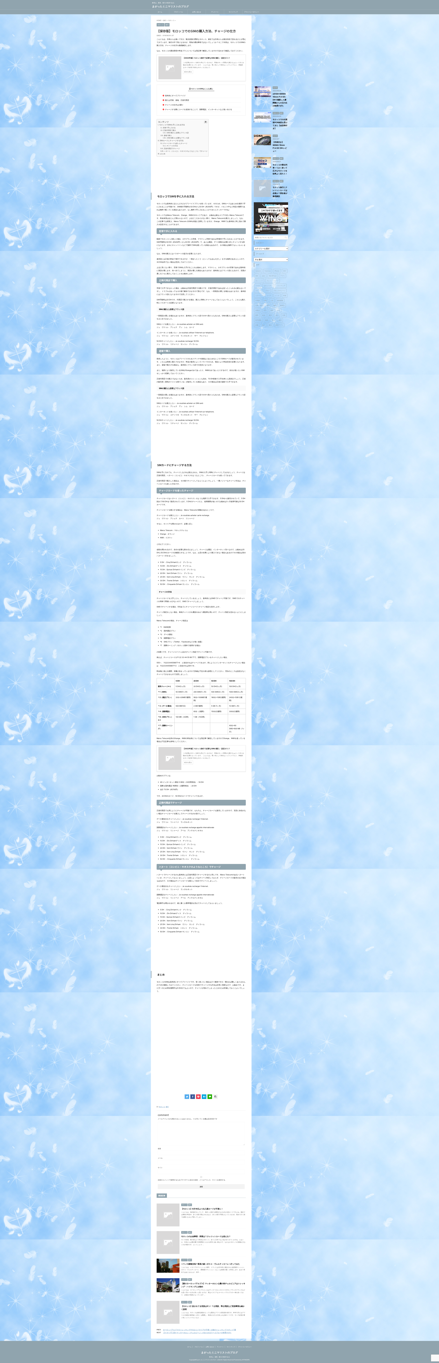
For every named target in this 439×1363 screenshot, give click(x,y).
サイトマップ (233, 12)
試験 (256, 325)
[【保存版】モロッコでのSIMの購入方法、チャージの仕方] (204, 1096)
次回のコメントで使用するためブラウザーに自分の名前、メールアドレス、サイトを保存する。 (192, 1180)
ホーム (160, 12)
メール (160, 1158)
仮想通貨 (280, 300)
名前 (159, 1149)
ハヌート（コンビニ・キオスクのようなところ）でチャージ (185, 151)
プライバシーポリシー (251, 12)
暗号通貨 (258, 320)
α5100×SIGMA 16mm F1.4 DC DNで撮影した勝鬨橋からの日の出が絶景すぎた (280, 100)
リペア (269, 295)
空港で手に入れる (169, 128)
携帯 (256, 315)
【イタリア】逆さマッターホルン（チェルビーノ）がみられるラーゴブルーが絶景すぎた (197, 1333)
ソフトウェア (280, 286)
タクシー (258, 290)
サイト (160, 1168)
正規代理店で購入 (169, 130)
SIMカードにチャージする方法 (171, 140)
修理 (268, 305)
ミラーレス (259, 295)
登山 (273, 320)
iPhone (276, 271)
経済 (280, 320)
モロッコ (162, 1107)
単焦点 (257, 310)
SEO (284, 271)
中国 (284, 295)
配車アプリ (279, 325)
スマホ (257, 286)
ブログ (267, 290)
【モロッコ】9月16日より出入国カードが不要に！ (202, 1209)
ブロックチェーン (279, 290)
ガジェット (259, 281)
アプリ (282, 276)
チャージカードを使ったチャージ (175, 143)
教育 (270, 315)
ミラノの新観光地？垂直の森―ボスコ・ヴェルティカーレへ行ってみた (210, 1264)
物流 (266, 320)
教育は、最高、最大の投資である (219, 1357)
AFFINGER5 (245, 1360)
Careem (258, 271)
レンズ (277, 295)
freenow (268, 271)
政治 (263, 315)
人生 (271, 300)
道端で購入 (168, 135)
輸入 (263, 325)
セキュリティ (268, 286)
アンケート (215, 12)
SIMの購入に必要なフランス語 (178, 133)
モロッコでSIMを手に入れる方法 (172, 125)
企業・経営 (259, 305)
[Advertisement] (201, 174)
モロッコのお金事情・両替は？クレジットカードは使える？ (206, 1236)
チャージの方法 (172, 146)
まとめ (162, 154)
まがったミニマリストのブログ (170, 6)
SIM (256, 276)
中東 (265, 300)
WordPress (273, 276)
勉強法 (282, 305)
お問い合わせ (196, 12)
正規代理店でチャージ (172, 148)
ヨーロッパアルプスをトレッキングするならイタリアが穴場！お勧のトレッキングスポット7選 (199, 1330)
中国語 (257, 300)
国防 (271, 310)
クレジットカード (272, 281)
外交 (278, 310)
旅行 (167, 1107)
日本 (283, 315)
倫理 (274, 305)
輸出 (270, 325)
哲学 (265, 310)
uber (263, 276)
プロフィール (178, 12)
